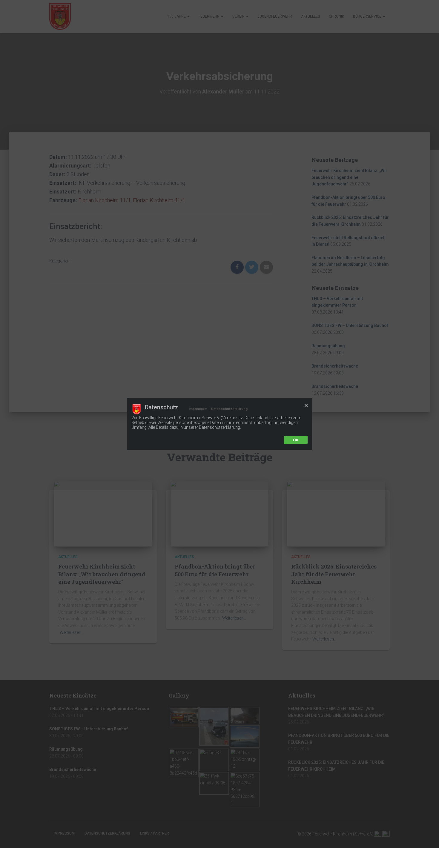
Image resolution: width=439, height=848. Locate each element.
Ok (296, 439)
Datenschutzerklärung (229, 409)
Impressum (198, 409)
